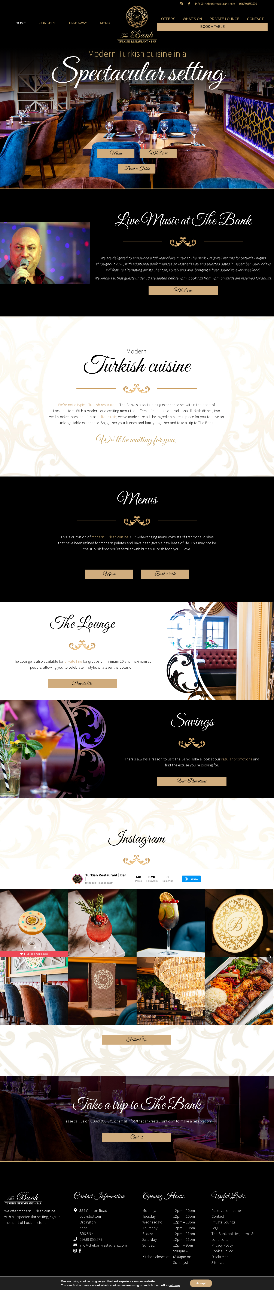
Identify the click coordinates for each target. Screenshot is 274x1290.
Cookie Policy (222, 1250)
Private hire (82, 683)
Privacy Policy (222, 1245)
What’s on (158, 153)
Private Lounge (223, 1222)
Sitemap (217, 1262)
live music (108, 416)
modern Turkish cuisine (109, 536)
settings (174, 1285)
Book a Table (136, 169)
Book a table (165, 574)
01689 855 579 (248, 4)
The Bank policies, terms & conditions (232, 1236)
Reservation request (227, 1210)
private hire (73, 661)
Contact (136, 1137)
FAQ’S (215, 1227)
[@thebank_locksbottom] (77, 879)
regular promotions (236, 759)
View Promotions (192, 781)
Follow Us (136, 1040)
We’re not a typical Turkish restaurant (88, 404)
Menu (116, 153)
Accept (201, 1283)
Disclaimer (219, 1256)
